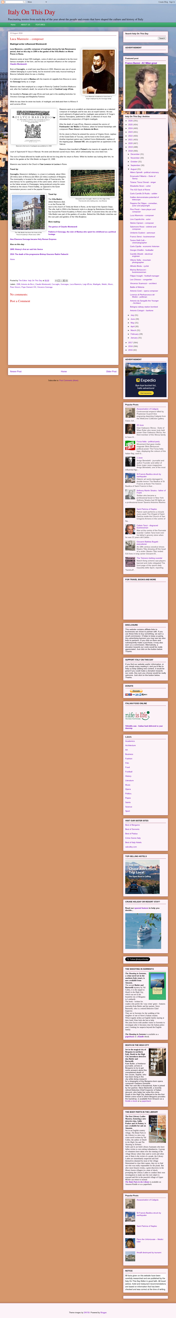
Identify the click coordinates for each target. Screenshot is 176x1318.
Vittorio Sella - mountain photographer (140, 261)
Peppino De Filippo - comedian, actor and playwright (143, 204)
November (135, 158)
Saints (128, 802)
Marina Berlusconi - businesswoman (138, 271)
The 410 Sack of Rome (140, 190)
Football (128, 772)
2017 (130, 342)
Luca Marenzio (76, 284)
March (134, 330)
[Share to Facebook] (64, 280)
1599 (18, 284)
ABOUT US (25, 25)
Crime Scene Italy (133, 838)
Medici (104, 284)
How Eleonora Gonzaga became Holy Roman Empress (33, 239)
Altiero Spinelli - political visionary (144, 172)
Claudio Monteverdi (43, 284)
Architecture (130, 745)
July (133, 315)
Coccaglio (56, 284)
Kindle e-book (131, 1101)
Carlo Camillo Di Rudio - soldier (143, 193)
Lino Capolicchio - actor (140, 219)
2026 (130, 121)
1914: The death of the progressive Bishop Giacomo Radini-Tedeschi (39, 254)
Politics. (128, 793)
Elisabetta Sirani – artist (140, 186)
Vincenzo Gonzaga (44, 287)
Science (128, 807)
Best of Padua (131, 833)
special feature (141, 908)
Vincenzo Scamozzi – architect (143, 283)
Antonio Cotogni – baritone (141, 310)
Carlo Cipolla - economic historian (144, 246)
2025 (130, 124)
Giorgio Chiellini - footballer (142, 250)
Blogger (103, 1313)
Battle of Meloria (137, 287)
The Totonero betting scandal (149, 558)
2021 (130, 139)
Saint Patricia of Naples (147, 509)
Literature (129, 780)
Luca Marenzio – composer (142, 215)
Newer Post (15, 371)
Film (127, 763)
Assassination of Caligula (147, 409)
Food (127, 767)
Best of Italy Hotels (133, 842)
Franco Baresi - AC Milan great (141, 63)
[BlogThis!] (58, 280)
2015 (130, 350)
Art (126, 750)
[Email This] (56, 280)
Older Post (111, 371)
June (133, 319)
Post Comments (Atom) (68, 380)
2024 (130, 128)
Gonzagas (65, 284)
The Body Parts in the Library (137, 1182)
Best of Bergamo (132, 825)
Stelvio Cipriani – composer (142, 223)
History (128, 776)
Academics (130, 741)
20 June (140, 425)
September (136, 165)
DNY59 (87, 1313)
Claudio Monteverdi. (18, 64)
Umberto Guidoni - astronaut (142, 233)
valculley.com (131, 847)
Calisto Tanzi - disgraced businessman (147, 526)
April (133, 326)
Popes (128, 798)
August (134, 169)
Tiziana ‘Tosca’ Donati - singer (143, 182)
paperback (129, 1037)
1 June (140, 458)
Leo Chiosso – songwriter (141, 279)
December (135, 154)
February (135, 334)
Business (129, 754)
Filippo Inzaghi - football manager (144, 276)
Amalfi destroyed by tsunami (149, 1252)
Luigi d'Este (87, 284)
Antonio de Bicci (27, 284)
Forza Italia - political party (148, 441)
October (134, 161)
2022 (130, 136)
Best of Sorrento (132, 829)
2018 (130, 151)
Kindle (141, 1037)
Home (13, 25)
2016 (130, 346)
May (133, 323)
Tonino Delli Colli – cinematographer (138, 241)
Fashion (128, 758)
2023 (130, 132)
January (134, 338)
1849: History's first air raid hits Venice (26, 249)
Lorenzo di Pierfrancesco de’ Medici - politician (142, 296)
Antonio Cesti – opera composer (144, 291)
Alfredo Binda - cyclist (139, 266)
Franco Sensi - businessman (142, 236)
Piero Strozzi (15, 287)
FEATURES (40, 25)
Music (110, 284)
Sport (127, 811)
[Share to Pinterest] (66, 280)
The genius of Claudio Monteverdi (62, 227)
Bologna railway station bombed (144, 307)
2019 (130, 147)
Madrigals (97, 284)
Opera (128, 789)
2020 (130, 143)
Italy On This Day (31, 11)
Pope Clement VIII (28, 287)
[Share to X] (61, 280)
